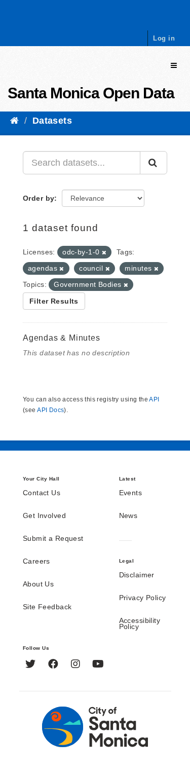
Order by (38, 198)
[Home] (14, 121)
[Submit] (153, 162)
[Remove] (104, 252)
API (154, 399)
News (128, 516)
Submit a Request (53, 538)
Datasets (52, 121)
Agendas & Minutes (61, 338)
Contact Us (41, 493)
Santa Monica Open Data (91, 93)
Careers (36, 561)
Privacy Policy (142, 598)
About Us (38, 584)
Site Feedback (47, 607)
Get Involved (44, 516)
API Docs (50, 410)
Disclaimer (137, 575)
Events (130, 493)
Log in (164, 38)
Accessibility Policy (139, 624)
